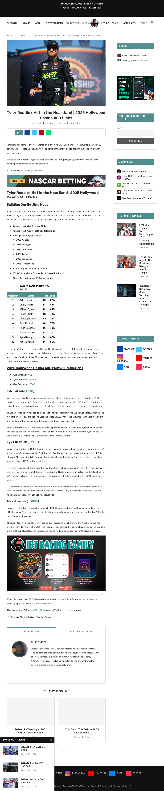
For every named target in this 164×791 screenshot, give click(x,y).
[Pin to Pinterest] (41, 132)
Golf (38, 23)
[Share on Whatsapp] (48, 132)
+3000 (31, 384)
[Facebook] (71, 12)
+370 (28, 374)
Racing (26, 23)
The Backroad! (45, 603)
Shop (144, 23)
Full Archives (79, 8)
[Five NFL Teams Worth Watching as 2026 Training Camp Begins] (126, 229)
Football (12, 23)
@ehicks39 (37, 610)
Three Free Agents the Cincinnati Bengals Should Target (145, 265)
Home (9, 35)
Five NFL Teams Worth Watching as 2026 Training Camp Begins (146, 234)
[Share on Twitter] (34, 132)
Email (119, 128)
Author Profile (31, 631)
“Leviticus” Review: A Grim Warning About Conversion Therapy (145, 295)
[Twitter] (76, 12)
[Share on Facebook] (27, 132)
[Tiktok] (92, 12)
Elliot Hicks (48, 122)
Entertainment (54, 23)
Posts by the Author (81, 631)
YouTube (104, 23)
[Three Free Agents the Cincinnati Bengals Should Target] (126, 261)
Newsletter (95, 8)
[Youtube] (84, 12)
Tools (114, 23)
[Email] (88, 12)
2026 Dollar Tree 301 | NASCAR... (33, 765)
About (66, 8)
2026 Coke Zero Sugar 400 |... (33, 749)
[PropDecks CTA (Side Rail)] (135, 77)
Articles (23, 35)
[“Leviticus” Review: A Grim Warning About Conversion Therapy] (126, 290)
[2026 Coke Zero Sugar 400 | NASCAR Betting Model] (30, 711)
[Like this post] (20, 132)
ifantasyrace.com (84, 219)
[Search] (155, 23)
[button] (11, 721)
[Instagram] (80, 12)
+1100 (31, 379)
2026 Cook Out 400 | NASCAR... (32, 781)
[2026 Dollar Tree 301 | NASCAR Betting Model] (82, 711)
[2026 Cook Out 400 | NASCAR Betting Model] (10, 783)
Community (129, 23)
